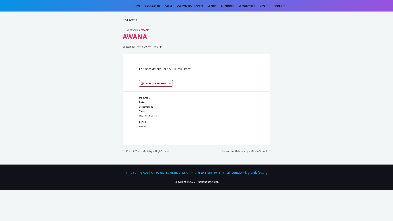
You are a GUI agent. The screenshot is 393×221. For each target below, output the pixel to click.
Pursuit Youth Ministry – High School (147, 151)
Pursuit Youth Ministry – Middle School (244, 151)
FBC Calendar (152, 5)
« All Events (130, 19)
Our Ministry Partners (190, 5)
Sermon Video (247, 5)
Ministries (227, 5)
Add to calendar (156, 83)
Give (262, 5)
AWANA (143, 126)
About (168, 5)
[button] (266, 6)
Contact (212, 5)
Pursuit (277, 5)
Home (136, 5)
